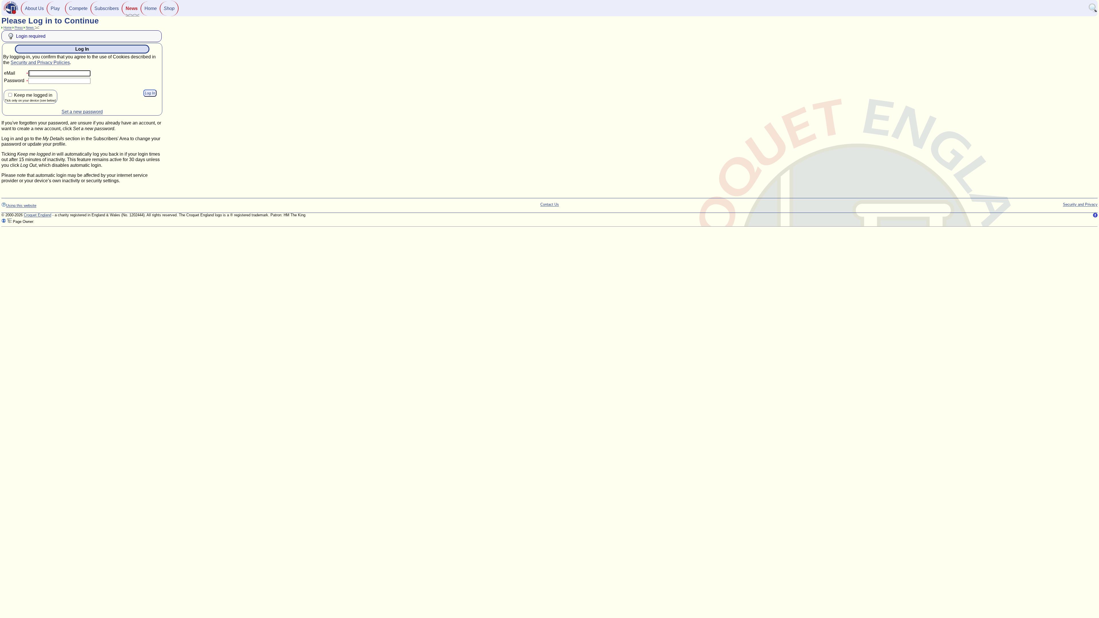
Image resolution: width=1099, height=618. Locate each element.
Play (55, 8)
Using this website (21, 205)
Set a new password (82, 111)
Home (151, 8)
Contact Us (549, 204)
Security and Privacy (1080, 204)
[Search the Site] (1093, 11)
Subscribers (106, 8)
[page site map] (9, 221)
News (132, 8)
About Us (34, 8)
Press (19, 27)
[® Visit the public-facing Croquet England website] (11, 13)
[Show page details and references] (3, 221)
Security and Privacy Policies (40, 62)
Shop (169, 8)
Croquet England (37, 215)
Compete (78, 8)
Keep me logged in (30, 97)
